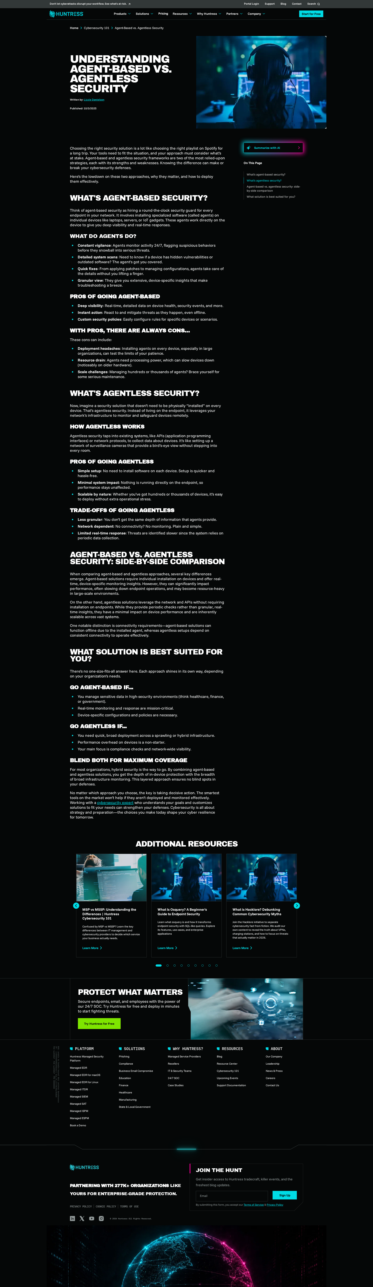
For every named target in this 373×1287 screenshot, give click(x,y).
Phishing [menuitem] (124, 1056)
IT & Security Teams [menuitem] (180, 1071)
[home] (65, 13)
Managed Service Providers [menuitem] (184, 1056)
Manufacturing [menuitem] (128, 1099)
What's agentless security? (264, 180)
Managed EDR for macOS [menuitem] (85, 1075)
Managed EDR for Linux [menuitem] (84, 1082)
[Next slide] (297, 906)
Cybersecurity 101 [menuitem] (228, 1071)
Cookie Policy (106, 1206)
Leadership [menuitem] (272, 1063)
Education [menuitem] (125, 1078)
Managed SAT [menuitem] (78, 1103)
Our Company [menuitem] (274, 1056)
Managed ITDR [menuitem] (79, 1089)
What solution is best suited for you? (271, 196)
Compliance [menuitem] (126, 1063)
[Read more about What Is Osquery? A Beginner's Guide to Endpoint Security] (187, 905)
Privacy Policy (81, 1206)
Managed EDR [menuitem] (78, 1067)
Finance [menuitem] (123, 1085)
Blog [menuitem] (219, 1056)
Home (74, 28)
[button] (311, 14)
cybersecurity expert (115, 802)
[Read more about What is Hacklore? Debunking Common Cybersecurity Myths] (262, 905)
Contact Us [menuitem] (272, 1085)
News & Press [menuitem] (274, 1071)
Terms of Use (129, 1206)
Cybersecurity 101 (96, 28)
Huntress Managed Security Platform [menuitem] (87, 1058)
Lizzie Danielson (94, 99)
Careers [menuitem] (270, 1078)
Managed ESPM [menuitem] (79, 1118)
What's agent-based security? (266, 174)
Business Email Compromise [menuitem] (136, 1071)
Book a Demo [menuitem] (78, 1125)
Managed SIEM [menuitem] (79, 1096)
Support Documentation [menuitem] (231, 1085)
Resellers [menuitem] (173, 1063)
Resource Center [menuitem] (227, 1063)
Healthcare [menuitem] (125, 1092)
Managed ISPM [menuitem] (79, 1111)
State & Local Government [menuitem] (135, 1107)
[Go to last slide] (76, 906)
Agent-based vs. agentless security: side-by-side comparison (273, 188)
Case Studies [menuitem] (176, 1085)
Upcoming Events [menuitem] (227, 1078)
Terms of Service (254, 1204)
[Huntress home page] (125, 1167)
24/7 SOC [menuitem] (173, 1078)
